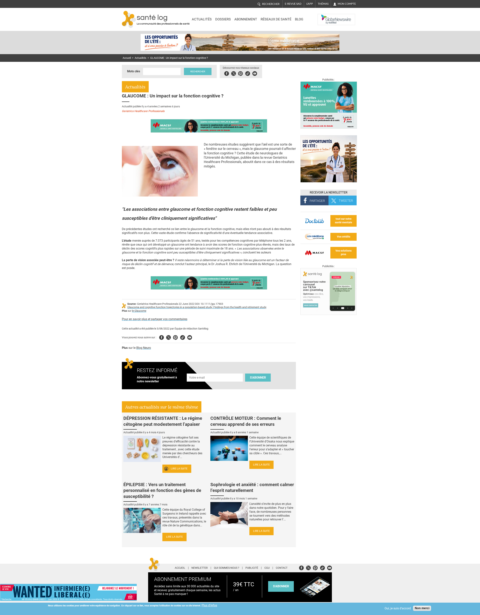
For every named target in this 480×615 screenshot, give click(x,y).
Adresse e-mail (197, 371)
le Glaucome (139, 310)
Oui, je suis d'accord (398, 608)
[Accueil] (129, 19)
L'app (309, 3)
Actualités (202, 19)
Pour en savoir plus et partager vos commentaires (154, 319)
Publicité (251, 568)
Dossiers (223, 19)
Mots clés (133, 71)
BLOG (299, 19)
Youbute (254, 73)
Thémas (323, 3)
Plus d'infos (209, 605)
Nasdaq (325, 17)
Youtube (189, 337)
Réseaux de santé (276, 19)
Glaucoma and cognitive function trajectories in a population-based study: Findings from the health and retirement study (196, 307)
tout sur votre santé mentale (343, 220)
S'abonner (258, 377)
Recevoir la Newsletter (328, 192)
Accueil (127, 58)
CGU (267, 568)
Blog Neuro (143, 348)
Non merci (422, 608)
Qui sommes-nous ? (226, 568)
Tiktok (247, 73)
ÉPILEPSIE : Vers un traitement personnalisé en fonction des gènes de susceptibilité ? (162, 490)
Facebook (226, 73)
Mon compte (347, 3)
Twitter (233, 73)
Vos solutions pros (343, 252)
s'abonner (281, 586)
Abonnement (245, 19)
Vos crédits (343, 236)
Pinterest (240, 73)
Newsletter (199, 568)
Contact (281, 568)
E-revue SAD (293, 3)
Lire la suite (179, 468)
